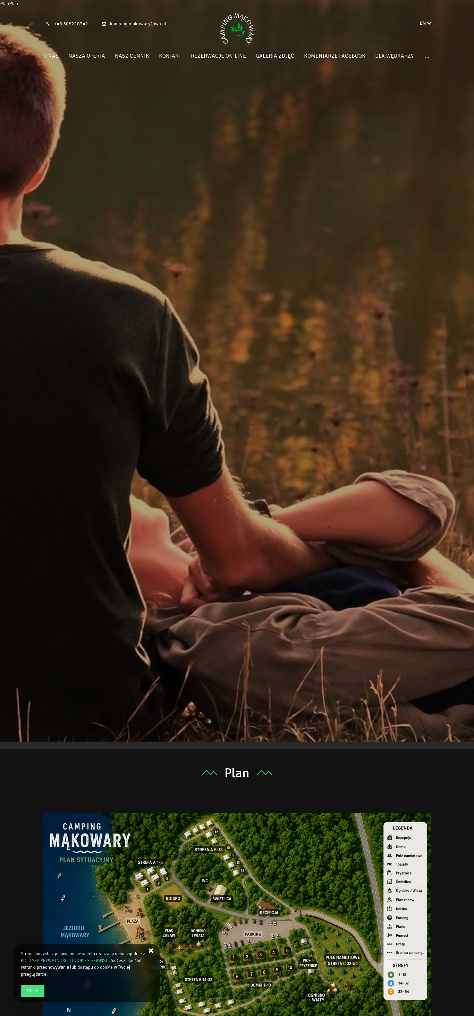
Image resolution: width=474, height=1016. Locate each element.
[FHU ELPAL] (237, 29)
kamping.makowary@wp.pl (138, 24)
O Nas (51, 55)
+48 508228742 (71, 24)
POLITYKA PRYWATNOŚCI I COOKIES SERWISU (65, 961)
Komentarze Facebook (334, 55)
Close (32, 990)
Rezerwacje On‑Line (218, 55)
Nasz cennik (132, 55)
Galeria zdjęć (275, 55)
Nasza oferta (86, 55)
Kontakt (170, 55)
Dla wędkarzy (394, 55)
